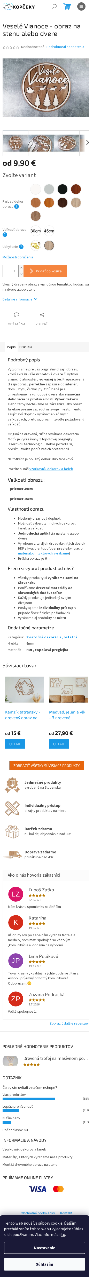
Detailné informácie (18, 299)
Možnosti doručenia (18, 257)
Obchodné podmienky (38, 1213)
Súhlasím (44, 1264)
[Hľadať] (54, 6)
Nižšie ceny (11, 1118)
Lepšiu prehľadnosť (18, 1106)
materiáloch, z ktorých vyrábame (43, 553)
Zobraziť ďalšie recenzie (69, 1023)
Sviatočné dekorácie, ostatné (52, 637)
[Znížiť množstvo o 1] (21, 274)
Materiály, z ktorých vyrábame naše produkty (38, 1157)
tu (63, 1235)
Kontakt (66, 1213)
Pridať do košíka (49, 271)
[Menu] (81, 6)
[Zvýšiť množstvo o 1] (21, 268)
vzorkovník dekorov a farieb (51, 469)
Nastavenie (44, 1248)
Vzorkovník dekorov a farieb (24, 1149)
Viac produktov (14, 1094)
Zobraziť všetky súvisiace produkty (46, 765)
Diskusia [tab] (25, 347)
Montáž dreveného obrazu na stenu (30, 1164)
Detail (15, 744)
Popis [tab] (11, 347)
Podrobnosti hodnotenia (65, 47)
